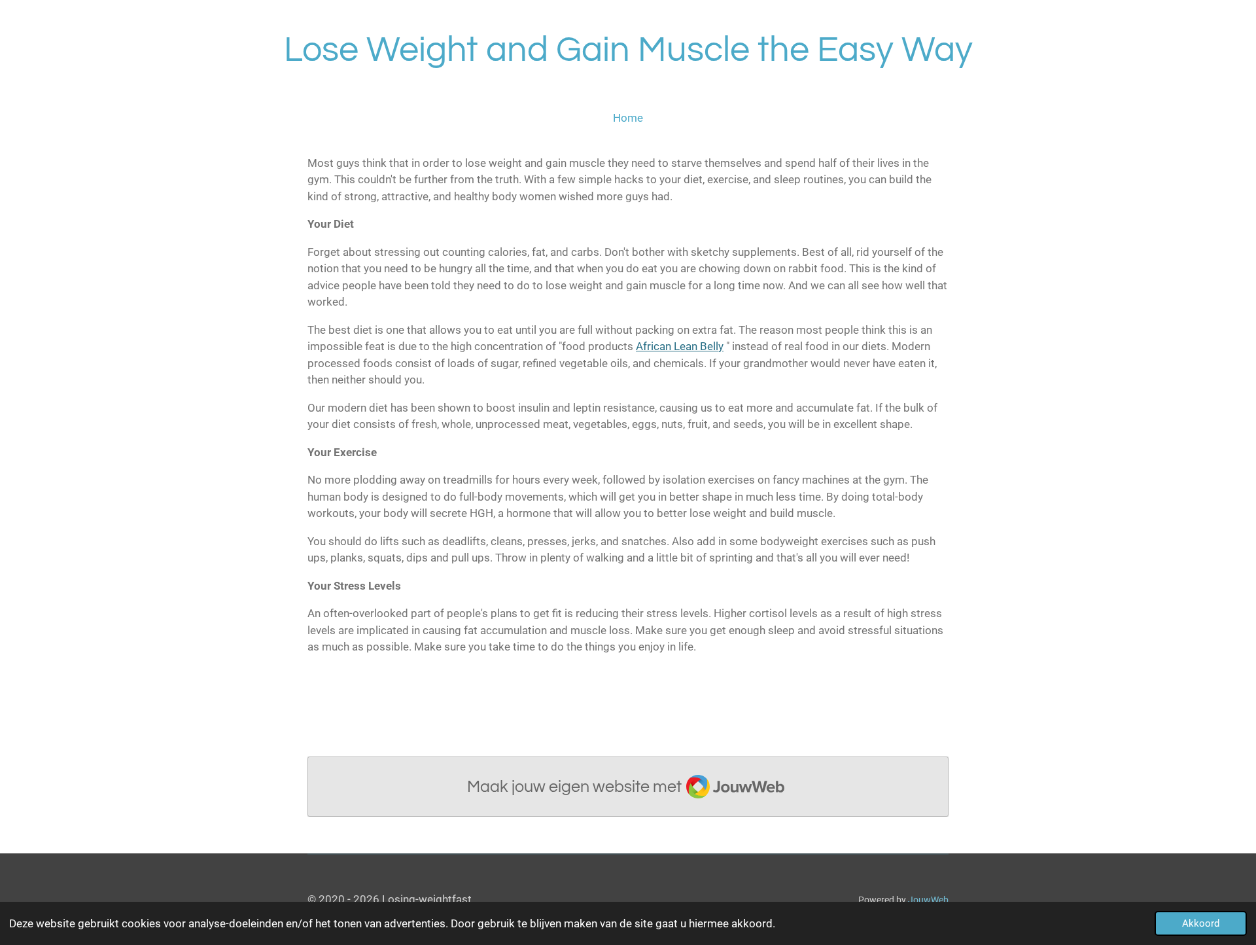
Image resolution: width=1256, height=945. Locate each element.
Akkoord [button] (1200, 923)
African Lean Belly (680, 346)
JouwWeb (928, 900)
